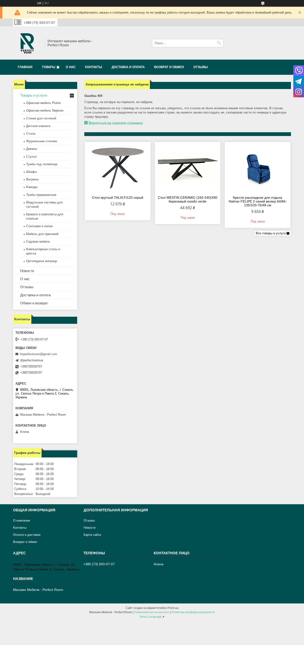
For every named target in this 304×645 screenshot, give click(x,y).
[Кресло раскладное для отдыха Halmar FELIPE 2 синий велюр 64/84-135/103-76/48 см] (257, 168)
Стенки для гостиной (41, 118)
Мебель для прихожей (42, 234)
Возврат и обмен (169, 67)
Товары (48, 67)
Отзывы (200, 67)
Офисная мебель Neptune (44, 110)
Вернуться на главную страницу (116, 123)
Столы (30, 133)
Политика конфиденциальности (193, 612)
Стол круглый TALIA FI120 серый (117, 197)
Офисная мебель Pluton (43, 103)
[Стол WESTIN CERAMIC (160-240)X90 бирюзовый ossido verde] (187, 168)
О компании (21, 520)
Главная (25, 67)
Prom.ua (172, 608)
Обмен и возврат (34, 303)
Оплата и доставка (26, 535)
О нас (71, 67)
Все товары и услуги (271, 233)
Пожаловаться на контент (151, 612)
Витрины (32, 179)
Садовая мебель (38, 241)
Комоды (32, 187)
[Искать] (219, 43)
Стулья (31, 156)
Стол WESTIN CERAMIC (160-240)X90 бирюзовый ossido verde (187, 199)
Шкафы (31, 172)
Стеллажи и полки (39, 226)
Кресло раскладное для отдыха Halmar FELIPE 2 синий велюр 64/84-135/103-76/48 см (258, 201)
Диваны (31, 149)
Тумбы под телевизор (41, 164)
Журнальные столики (41, 141)
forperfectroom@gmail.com (38, 354)
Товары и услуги (33, 95)
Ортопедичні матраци (41, 261)
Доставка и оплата (128, 67)
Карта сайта (92, 535)
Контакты (93, 67)
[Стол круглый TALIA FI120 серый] (117, 168)
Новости (27, 271)
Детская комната (38, 126)
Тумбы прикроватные (41, 195)
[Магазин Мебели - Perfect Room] (27, 43)
